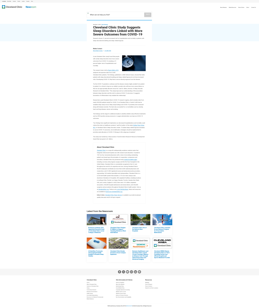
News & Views (241, 7)
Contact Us (253, 7)
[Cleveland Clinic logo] (12, 6)
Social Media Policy (120, 288)
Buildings (147, 282)
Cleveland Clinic (101, 150)
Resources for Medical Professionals (95, 297)
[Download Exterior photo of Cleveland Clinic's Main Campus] (140, 219)
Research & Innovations (92, 291)
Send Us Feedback (120, 282)
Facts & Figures (148, 284)
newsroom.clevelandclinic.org (114, 191)
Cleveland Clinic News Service (113, 195)
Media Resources (232, 7)
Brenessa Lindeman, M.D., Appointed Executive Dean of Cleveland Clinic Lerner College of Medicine (96, 230)
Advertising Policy (120, 286)
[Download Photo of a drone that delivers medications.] (162, 219)
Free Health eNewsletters (92, 295)
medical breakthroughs (130, 159)
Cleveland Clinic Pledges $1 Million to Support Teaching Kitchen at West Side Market (118, 230)
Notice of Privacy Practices (122, 295)
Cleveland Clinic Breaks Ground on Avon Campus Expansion (118, 252)
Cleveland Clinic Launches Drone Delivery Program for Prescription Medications (162, 230)
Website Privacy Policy (121, 293)
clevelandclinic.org (103, 189)
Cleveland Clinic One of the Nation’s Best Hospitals (139, 229)
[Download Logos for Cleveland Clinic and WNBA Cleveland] (162, 243)
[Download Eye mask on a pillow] (97, 243)
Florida (19, 1)
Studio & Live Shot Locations (151, 288)
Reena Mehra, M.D (113, 70)
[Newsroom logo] (31, 6)
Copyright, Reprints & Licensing (123, 289)
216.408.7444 (108, 50)
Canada (14, 1)
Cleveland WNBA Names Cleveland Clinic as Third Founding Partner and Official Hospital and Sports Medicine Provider (162, 254)
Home (88, 282)
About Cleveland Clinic (92, 284)
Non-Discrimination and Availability (123, 297)
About (247, 7)
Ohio (32, 1)
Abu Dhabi (9, 1)
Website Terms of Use (121, 291)
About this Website (120, 284)
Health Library (90, 293)
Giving (88, 288)
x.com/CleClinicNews (122, 189)
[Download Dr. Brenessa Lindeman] (97, 219)
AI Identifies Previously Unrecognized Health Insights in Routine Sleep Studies (96, 253)
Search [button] (148, 14)
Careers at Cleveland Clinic (93, 286)
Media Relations (90, 299)
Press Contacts (148, 286)
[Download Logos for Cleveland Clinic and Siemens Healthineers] (140, 243)
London (23, 1)
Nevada (27, 1)
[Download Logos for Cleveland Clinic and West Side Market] (118, 219)
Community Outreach (91, 289)
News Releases (223, 7)
